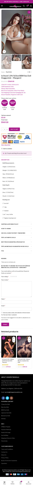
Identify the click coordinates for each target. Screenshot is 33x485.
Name (3, 299)
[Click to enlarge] (4, 51)
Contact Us (4, 452)
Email (3, 305)
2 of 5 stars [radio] (12, 276)
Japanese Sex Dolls (6, 412)
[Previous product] (27, 72)
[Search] (23, 6)
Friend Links (4, 441)
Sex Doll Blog (4, 435)
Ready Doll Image (5, 432)
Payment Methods (6, 429)
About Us (3, 455)
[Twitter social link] (7, 398)
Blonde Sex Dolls (5, 415)
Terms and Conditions (7, 449)
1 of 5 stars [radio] (11, 276)
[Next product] (31, 72)
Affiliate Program (5, 426)
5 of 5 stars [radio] (16, 276)
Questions (4, 463)
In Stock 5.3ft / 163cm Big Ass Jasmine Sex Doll (24, 361)
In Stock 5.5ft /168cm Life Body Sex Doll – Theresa (8, 361)
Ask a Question (5, 145)
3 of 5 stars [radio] (13, 276)
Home (3, 72)
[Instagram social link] (11, 398)
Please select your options (8, 98)
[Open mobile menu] (2, 6)
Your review (5, 280)
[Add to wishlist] (13, 341)
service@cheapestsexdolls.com (13, 392)
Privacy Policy (4, 457)
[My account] (31, 6)
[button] (13, 338)
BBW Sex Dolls (5, 410)
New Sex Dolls (5, 407)
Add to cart (14, 129)
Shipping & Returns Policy (8, 438)
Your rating (4, 276)
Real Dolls (9, 72)
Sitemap (3, 418)
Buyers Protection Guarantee (9, 460)
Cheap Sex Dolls (5, 404)
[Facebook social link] (3, 398)
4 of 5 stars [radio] (15, 276)
